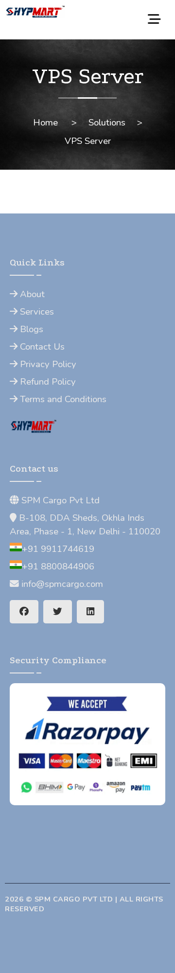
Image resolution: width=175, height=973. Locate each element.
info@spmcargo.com (61, 584)
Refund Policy (47, 381)
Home (45, 122)
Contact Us (41, 346)
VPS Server (88, 141)
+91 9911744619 (58, 549)
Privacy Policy (47, 364)
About (31, 294)
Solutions (106, 122)
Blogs (30, 329)
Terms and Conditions (62, 399)
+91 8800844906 (58, 566)
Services (36, 311)
